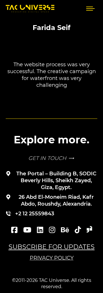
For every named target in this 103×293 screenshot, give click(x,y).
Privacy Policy (52, 258)
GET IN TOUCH (47, 158)
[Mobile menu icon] (90, 8)
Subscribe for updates (52, 247)
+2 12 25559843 (34, 213)
